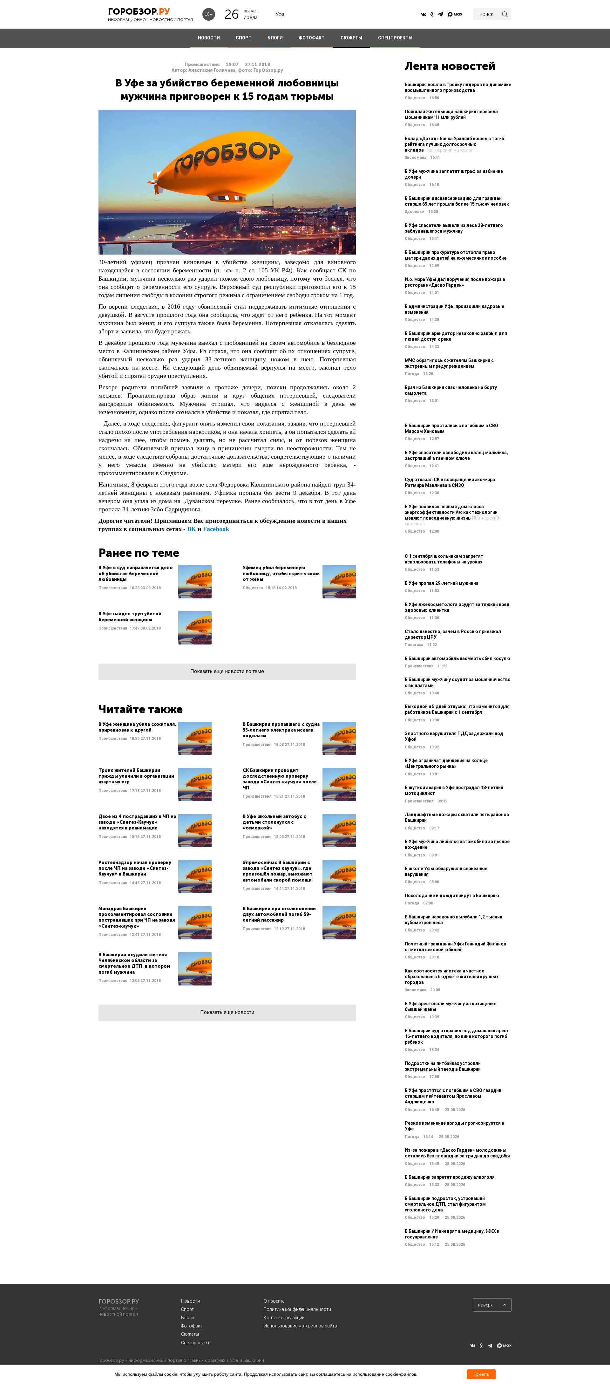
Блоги (187, 1317)
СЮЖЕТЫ (351, 37)
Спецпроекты (195, 1342)
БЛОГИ (275, 37)
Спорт (187, 1309)
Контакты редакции (284, 1317)
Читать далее (155, 581)
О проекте (274, 1301)
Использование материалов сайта (300, 1325)
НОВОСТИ (209, 37)
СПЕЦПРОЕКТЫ (395, 37)
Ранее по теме (138, 553)
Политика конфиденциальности (297, 1309)
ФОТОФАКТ (312, 37)
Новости (190, 1301)
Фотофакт (191, 1325)
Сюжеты (190, 1334)
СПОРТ (244, 37)
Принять (481, 1374)
